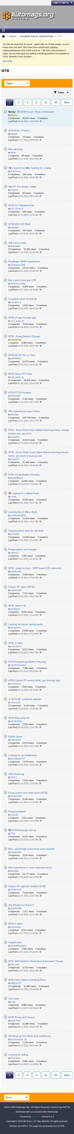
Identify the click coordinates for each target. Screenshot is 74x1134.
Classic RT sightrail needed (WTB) (27, 886)
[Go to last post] (40, 121)
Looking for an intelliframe (22, 755)
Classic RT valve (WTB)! (21, 586)
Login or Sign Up (61, 3)
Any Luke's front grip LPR (22, 280)
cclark (14, 496)
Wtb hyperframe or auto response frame (30, 867)
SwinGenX (16, 740)
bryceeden (16, 927)
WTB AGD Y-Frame (18, 130)
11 (46, 102)
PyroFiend (16, 171)
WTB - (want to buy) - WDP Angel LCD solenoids (34, 568)
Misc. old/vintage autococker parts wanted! (31, 848)
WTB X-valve (15, 923)
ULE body (13, 998)
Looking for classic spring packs (25, 624)
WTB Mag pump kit (18, 717)
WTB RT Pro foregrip (19, 392)
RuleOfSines (17, 478)
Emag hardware (17, 811)
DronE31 (15, 534)
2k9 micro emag (17, 242)
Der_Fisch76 (17, 209)
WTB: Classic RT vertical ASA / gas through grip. (34, 680)
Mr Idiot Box (16, 721)
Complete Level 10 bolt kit (22, 299)
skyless (14, 190)
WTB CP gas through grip (22, 317)
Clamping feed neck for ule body (26, 530)
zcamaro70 (16, 646)
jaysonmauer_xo (19, 1039)
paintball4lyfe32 (18, 515)
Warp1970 (16, 627)
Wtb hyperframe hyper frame (24, 411)
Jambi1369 (16, 571)
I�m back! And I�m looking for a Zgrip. (30, 168)
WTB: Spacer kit (17, 605)
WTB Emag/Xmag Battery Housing (27, 661)
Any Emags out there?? (21, 905)
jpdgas (14, 134)
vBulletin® (36, 1116)
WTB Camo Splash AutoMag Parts (27, 979)
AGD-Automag (16, 774)
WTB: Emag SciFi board (21, 1017)
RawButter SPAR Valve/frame (24, 261)
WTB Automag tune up (24, 830)
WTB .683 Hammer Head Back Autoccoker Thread (35, 961)
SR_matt (15, 964)
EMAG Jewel (15, 736)
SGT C (14, 777)
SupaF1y (15, 437)
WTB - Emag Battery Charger (24, 336)
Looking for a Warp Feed (25, 493)
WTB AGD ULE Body (19, 224)
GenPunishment (18, 665)
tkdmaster (15, 246)
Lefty (13, 1002)
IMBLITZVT (16, 983)
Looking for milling (18, 1054)
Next (67, 102)
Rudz (13, 152)
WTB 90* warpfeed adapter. (27, 699)
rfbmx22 (15, 553)
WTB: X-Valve (15, 643)
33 (55, 102)
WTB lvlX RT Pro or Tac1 (21, 355)
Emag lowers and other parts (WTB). (28, 792)
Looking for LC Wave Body (22, 512)
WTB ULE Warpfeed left (21, 205)
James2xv (15, 702)
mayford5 (15, 609)
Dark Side (15, 1020)
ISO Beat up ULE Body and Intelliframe (29, 1036)
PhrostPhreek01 (18, 946)
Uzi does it (16, 302)
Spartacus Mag (18, 265)
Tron (13, 833)
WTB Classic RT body (20, 373)
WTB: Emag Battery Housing (23, 474)
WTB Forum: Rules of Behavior (37, 111)
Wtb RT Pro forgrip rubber (22, 186)
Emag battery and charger (22, 549)
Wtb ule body (15, 149)
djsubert (15, 227)
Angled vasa (15, 942)
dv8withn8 (16, 358)
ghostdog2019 (18, 758)
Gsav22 (14, 815)
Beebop (14, 414)
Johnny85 (15, 396)
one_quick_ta (17, 321)
